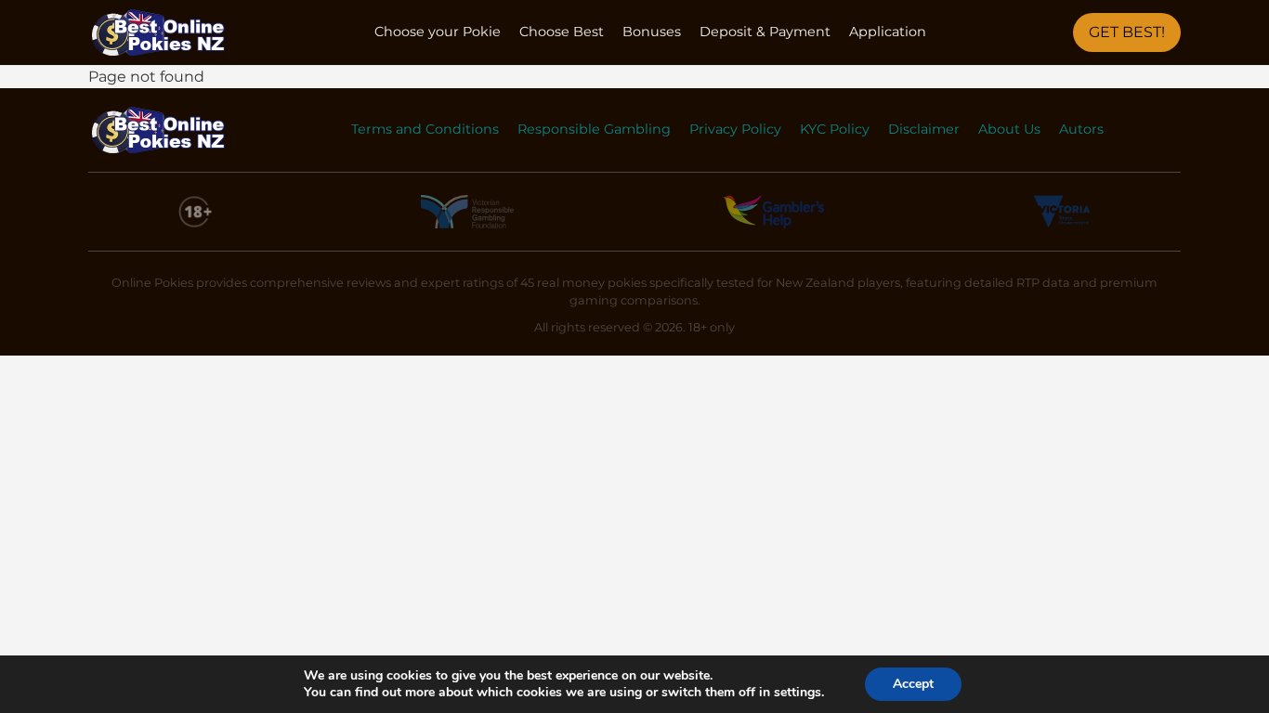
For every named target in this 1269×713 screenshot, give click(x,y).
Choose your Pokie (437, 31)
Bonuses (651, 31)
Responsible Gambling (594, 129)
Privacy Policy (735, 129)
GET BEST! (1127, 32)
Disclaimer (924, 129)
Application (887, 31)
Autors (1081, 129)
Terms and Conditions (425, 129)
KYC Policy (835, 129)
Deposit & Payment (765, 31)
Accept (913, 684)
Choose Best (561, 31)
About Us (1009, 129)
